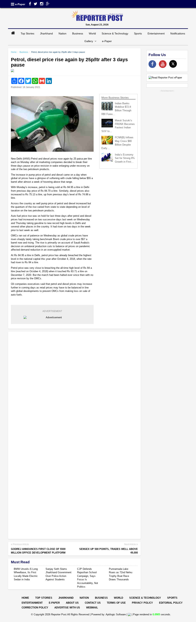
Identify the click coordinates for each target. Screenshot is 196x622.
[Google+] (48, 4)
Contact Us (93, 602)
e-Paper (20, 4)
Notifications (177, 33)
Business (77, 33)
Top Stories (27, 33)
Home (13, 52)
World (92, 33)
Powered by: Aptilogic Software (108, 614)
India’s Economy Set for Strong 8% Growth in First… (125, 158)
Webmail (92, 607)
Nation (62, 33)
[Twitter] (35, 4)
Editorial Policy (171, 602)
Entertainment (156, 33)
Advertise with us (67, 607)
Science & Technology (115, 33)
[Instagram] (41, 4)
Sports (138, 33)
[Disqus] (74, 384)
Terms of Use (116, 602)
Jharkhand (46, 33)
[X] (173, 64)
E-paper (54, 602)
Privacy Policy (142, 602)
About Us (72, 602)
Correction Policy (35, 607)
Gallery (89, 41)
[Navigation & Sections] (12, 4)
